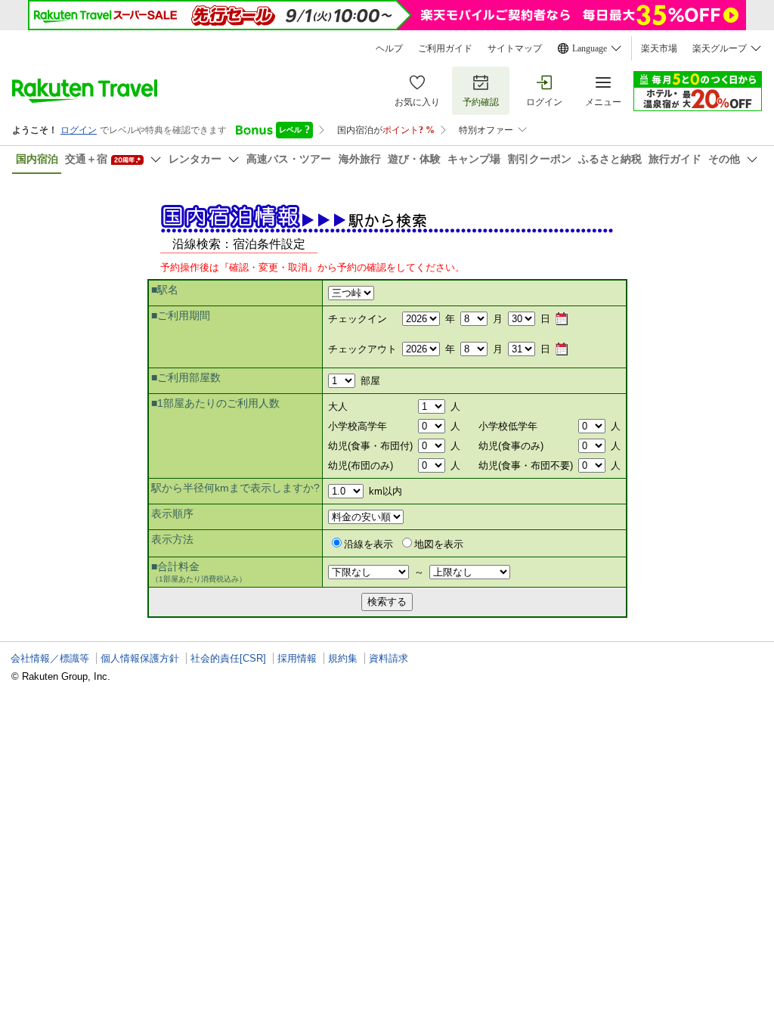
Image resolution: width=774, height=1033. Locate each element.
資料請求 (388, 658)
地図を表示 (438, 544)
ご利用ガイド (445, 48)
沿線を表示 (368, 544)
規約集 (343, 658)
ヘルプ (389, 48)
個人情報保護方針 (140, 658)
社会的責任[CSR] (228, 658)
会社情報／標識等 (50, 658)
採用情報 (297, 658)
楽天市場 (659, 48)
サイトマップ (515, 48)
